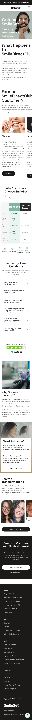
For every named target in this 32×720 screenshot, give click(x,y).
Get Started (8, 174)
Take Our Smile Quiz (16, 567)
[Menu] (4, 7)
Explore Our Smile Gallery (16, 529)
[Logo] (16, 8)
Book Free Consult (16, 468)
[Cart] (29, 7)
